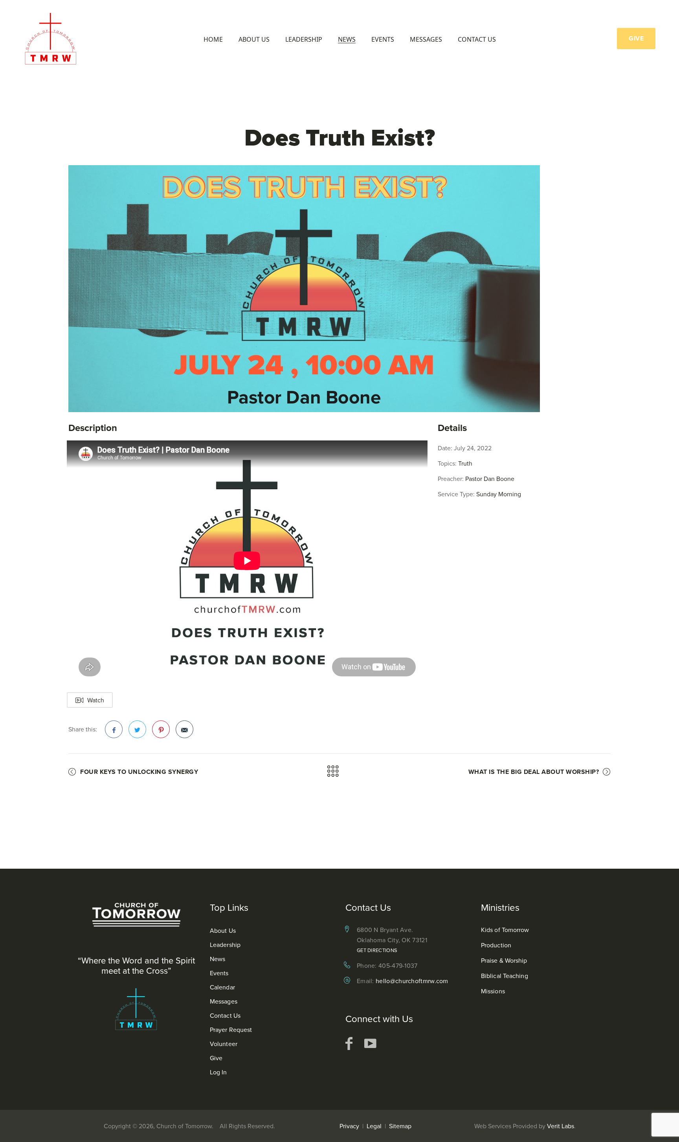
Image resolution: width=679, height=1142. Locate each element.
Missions (493, 991)
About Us (254, 39)
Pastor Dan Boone (489, 478)
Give (216, 1058)
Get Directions (377, 950)
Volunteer (223, 1043)
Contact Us (477, 39)
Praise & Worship (504, 960)
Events (382, 39)
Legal (374, 1126)
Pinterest (161, 729)
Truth (465, 463)
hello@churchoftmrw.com (412, 980)
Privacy (349, 1126)
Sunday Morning (498, 494)
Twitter (137, 729)
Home (213, 39)
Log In (218, 1072)
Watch (95, 700)
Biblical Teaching (504, 975)
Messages (426, 39)
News (347, 39)
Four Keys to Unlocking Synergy (139, 771)
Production (496, 945)
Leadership (303, 39)
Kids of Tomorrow (505, 929)
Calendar (222, 987)
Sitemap (400, 1126)
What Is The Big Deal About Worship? (533, 771)
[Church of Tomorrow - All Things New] (53, 38)
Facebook (114, 729)
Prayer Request (231, 1029)
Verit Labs (560, 1126)
